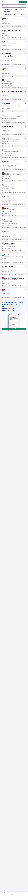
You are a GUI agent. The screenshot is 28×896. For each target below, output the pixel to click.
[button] (14, 315)
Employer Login (15, 1)
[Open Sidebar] (2, 2)
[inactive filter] (2, 14)
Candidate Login (23, 1)
